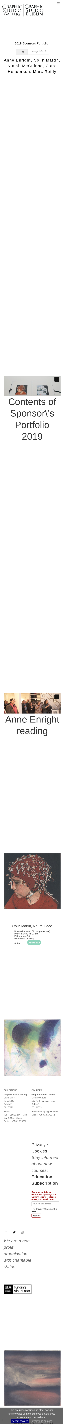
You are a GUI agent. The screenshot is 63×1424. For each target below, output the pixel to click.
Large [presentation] (22, 51)
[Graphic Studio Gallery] (23, 18)
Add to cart (34, 1336)
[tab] (22, 52)
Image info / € (39, 51)
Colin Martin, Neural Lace (32, 1320)
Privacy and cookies (41, 1421)
